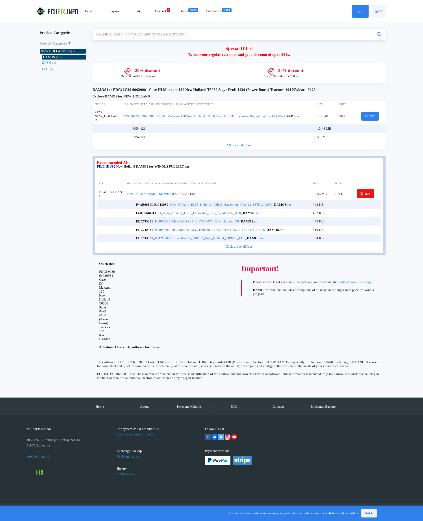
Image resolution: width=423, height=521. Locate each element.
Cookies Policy (347, 513)
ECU (45, 69)
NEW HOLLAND (53, 51)
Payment (115, 11)
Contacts (278, 406)
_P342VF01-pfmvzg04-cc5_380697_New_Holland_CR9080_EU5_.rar (200, 238)
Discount (162, 11)
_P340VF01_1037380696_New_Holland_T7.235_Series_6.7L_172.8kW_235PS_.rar (210, 230)
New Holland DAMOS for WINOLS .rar (161, 194)
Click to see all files (239, 246)
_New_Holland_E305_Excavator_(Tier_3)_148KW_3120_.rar (198, 213)
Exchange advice (128, 456)
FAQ (138, 11)
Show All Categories (54, 43)
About (88, 11)
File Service (218, 11)
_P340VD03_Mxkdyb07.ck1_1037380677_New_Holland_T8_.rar (197, 221)
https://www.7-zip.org (356, 282)
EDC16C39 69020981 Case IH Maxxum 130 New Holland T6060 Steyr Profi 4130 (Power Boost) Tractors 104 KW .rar (212, 116)
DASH (46, 62)
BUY (372, 116)
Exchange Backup (323, 406)
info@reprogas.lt (38, 456)
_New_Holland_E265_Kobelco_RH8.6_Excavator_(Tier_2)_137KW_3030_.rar (213, 204)
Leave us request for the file (136, 434)
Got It (369, 513)
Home (100, 406)
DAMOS (49, 57)
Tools (189, 11)
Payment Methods (189, 406)
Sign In (360, 11)
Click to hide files (239, 145)
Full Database (126, 474)
